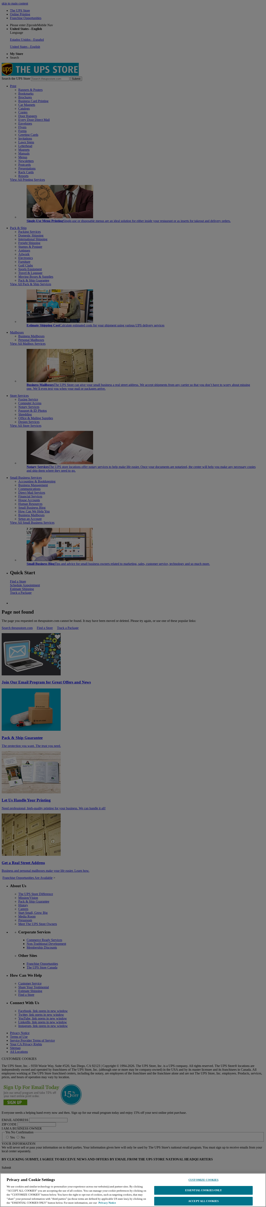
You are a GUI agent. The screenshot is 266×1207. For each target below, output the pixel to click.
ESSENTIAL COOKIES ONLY (203, 1190)
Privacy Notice (107, 1202)
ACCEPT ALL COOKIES (203, 1201)
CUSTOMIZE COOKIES (203, 1179)
